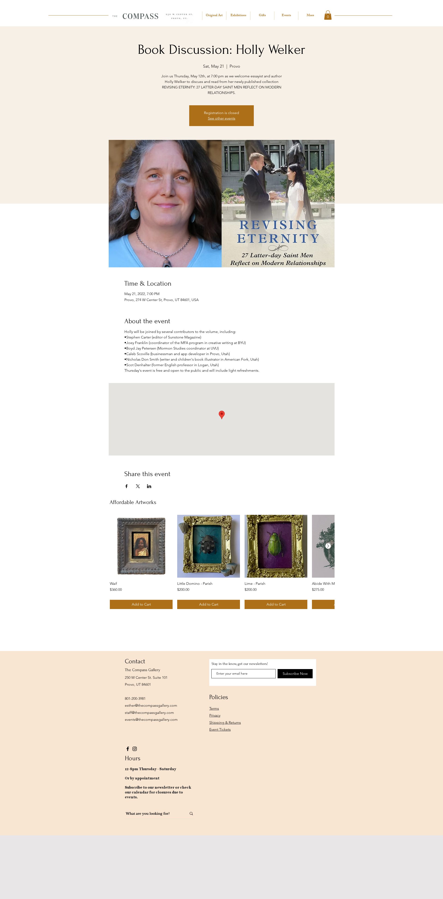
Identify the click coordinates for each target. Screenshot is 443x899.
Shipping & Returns (225, 722)
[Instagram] (135, 749)
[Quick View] (141, 546)
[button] (328, 15)
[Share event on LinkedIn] (149, 486)
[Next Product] (328, 546)
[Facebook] (128, 749)
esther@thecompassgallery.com (151, 705)
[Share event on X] (138, 486)
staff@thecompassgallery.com (149, 712)
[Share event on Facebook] (126, 486)
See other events (221, 118)
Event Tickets (220, 729)
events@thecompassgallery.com (151, 719)
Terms (214, 708)
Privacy (214, 715)
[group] (222, 562)
